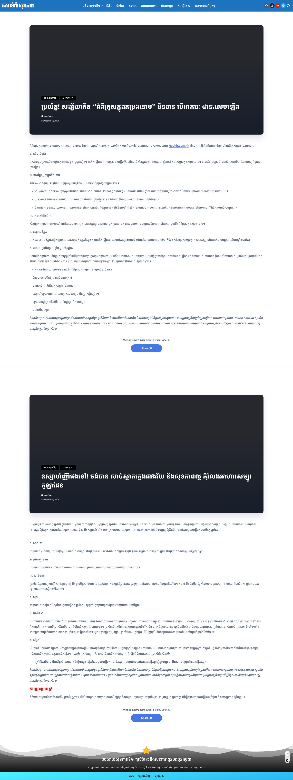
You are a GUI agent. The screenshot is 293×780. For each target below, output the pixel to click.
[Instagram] (272, 5)
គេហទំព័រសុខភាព (18, 5)
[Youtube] (277, 5)
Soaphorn (47, 116)
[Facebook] (266, 5)
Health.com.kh (179, 145)
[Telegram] (283, 5)
